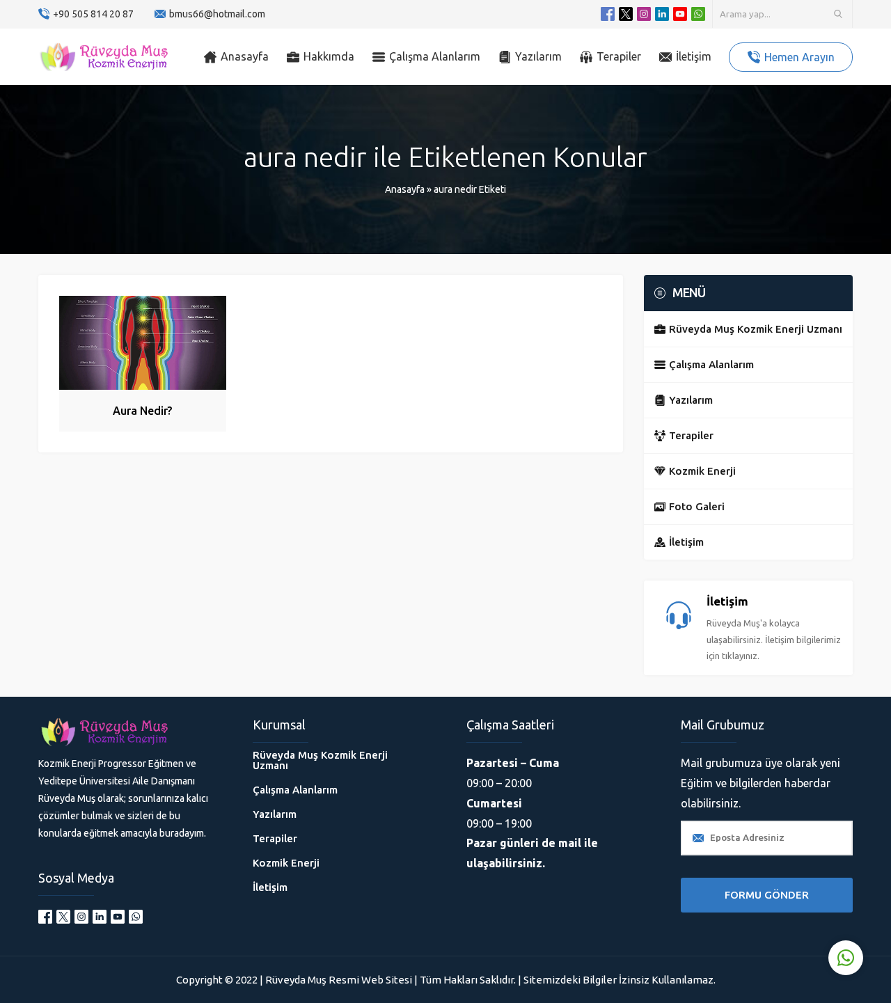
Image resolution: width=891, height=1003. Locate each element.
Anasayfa (405, 189)
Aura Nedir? (142, 410)
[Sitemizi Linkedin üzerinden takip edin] (662, 14)
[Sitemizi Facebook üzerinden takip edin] (608, 14)
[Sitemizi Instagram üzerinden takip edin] (644, 14)
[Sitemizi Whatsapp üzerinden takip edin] (698, 14)
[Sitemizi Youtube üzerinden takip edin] (680, 14)
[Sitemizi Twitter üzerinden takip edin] (626, 14)
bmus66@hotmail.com (217, 13)
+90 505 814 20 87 (93, 13)
